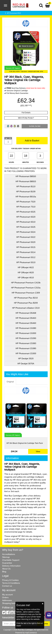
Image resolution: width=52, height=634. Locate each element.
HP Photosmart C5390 (26, 338)
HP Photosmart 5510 (25, 262)
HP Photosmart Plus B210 (26, 298)
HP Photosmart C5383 (26, 343)
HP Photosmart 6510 (14, 13)
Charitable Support (10, 560)
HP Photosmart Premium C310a (25, 287)
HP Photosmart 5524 (25, 232)
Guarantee (7, 563)
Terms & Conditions (11, 583)
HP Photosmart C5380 (26, 348)
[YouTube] (12, 613)
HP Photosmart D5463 (26, 318)
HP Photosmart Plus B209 (26, 303)
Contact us (7, 586)
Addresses (7, 600)
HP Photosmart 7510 (25, 207)
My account (7, 594)
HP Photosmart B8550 (26, 176)
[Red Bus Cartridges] (20, 3)
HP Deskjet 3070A (25, 363)
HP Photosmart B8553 (26, 181)
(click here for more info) (35, 88)
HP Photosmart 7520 (25, 201)
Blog (4, 571)
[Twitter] (4, 613)
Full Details (26, 112)
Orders (5, 597)
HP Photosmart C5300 (26, 353)
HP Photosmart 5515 (25, 247)
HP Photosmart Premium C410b (25, 282)
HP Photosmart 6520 (25, 217)
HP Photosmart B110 (25, 186)
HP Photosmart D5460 (26, 323)
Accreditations (8, 554)
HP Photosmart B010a (26, 196)
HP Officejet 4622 (26, 267)
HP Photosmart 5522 (25, 237)
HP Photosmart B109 (25, 191)
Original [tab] (10, 381)
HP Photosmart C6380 (26, 328)
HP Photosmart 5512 (25, 257)
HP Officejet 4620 (26, 272)
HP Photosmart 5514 (25, 252)
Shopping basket (9, 603)
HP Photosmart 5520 (25, 242)
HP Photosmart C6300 (26, 333)
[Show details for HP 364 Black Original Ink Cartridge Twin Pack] (26, 415)
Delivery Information (11, 566)
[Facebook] (8, 613)
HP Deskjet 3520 (26, 358)
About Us (6, 569)
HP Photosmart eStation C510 (26, 308)
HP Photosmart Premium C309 (26, 293)
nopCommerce (31, 633)
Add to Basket (32, 140)
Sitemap (6, 557)
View (38, 451)
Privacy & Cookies (10, 580)
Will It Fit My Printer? (26, 118)
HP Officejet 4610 (26, 277)
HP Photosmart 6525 (25, 212)
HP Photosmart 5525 (25, 227)
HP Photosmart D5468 (26, 313)
